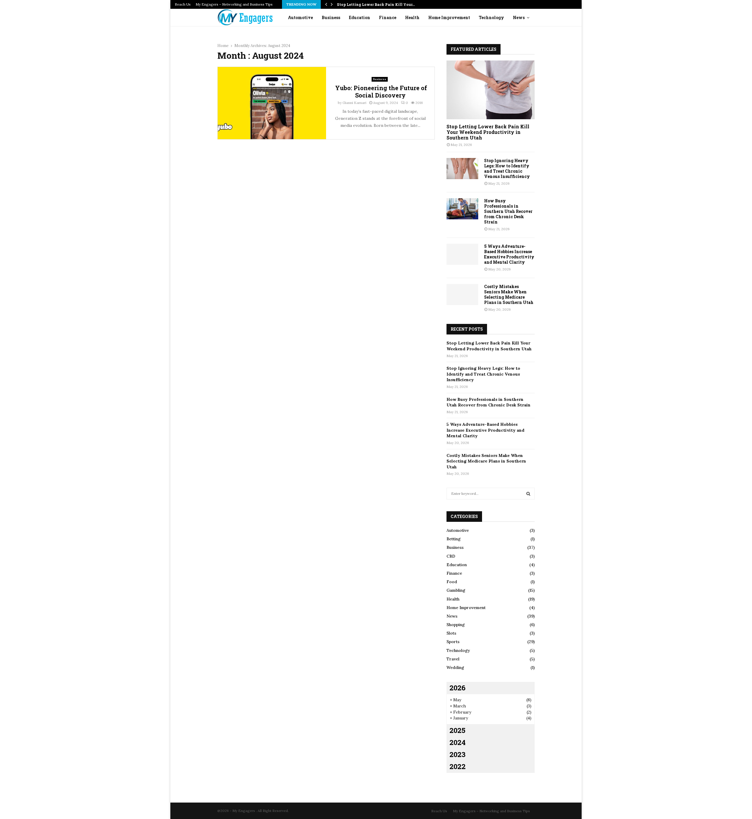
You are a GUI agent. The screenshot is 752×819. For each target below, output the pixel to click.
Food (451, 581)
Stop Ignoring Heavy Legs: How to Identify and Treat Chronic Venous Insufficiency (507, 168)
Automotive (300, 17)
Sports (452, 641)
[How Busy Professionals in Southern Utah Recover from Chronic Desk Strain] (462, 208)
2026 (457, 687)
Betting (453, 538)
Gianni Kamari (354, 102)
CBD (450, 556)
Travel (452, 659)
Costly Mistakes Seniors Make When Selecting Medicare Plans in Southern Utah (508, 294)
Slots (451, 633)
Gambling (455, 590)
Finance (387, 17)
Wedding (455, 667)
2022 (457, 766)
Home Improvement (449, 17)
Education (359, 17)
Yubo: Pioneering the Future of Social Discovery (380, 91)
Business (331, 17)
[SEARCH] (528, 494)
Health (412, 17)
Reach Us (183, 4)
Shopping (455, 624)
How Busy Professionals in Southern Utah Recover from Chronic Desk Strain (508, 211)
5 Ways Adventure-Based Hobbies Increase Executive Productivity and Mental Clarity (509, 254)
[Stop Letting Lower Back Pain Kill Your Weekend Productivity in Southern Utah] (490, 89)
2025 (457, 730)
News (519, 17)
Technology (491, 17)
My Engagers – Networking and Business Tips (234, 4)
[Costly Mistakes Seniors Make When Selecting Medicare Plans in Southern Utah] (462, 294)
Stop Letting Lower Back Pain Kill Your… (376, 4)
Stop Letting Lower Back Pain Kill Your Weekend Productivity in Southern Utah (487, 132)
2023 (457, 754)
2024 (457, 742)
